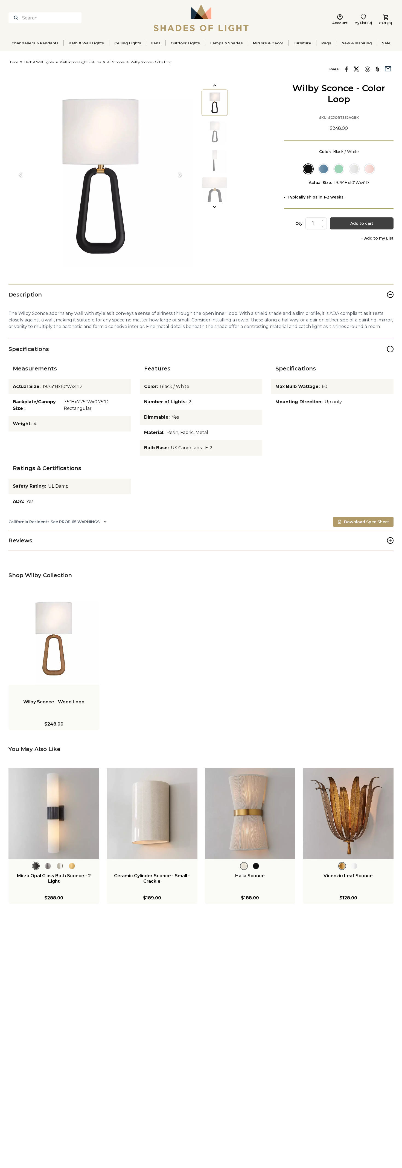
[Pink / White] (369, 168)
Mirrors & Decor (268, 43)
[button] (100, 175)
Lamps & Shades (226, 43)
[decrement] (322, 226)
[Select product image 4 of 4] (214, 189)
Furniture (302, 43)
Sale (386, 43)
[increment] (322, 220)
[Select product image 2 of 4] (214, 131)
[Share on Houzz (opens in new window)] (377, 69)
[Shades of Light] (201, 17)
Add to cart (361, 223)
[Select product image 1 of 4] (214, 102)
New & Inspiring (357, 43)
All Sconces (115, 62)
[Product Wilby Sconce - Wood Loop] (53, 639)
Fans (156, 43)
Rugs (326, 43)
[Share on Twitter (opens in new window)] (356, 69)
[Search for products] (17, 18)
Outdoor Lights (185, 43)
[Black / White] (308, 168)
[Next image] (180, 174)
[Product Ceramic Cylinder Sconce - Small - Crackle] (152, 813)
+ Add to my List (377, 238)
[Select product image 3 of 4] (214, 160)
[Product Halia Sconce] (250, 813)
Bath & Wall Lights (86, 43)
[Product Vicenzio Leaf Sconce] (348, 813)
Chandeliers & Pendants (35, 43)
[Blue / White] (323, 168)
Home (13, 62)
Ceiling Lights (127, 43)
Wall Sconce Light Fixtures (80, 62)
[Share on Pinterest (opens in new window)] (367, 69)
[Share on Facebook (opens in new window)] (346, 69)
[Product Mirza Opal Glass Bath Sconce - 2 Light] (53, 813)
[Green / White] (338, 168)
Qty (298, 223)
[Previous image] (20, 174)
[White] (354, 168)
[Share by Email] (388, 68)
